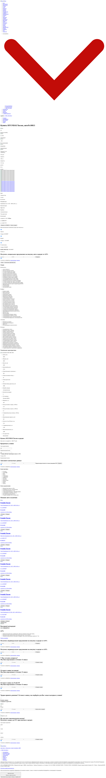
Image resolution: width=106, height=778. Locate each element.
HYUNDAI (5, 4)
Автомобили (5, 119)
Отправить (60, 463)
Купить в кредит (14, 225)
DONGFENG (6, 14)
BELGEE (5, 20)
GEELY (4, 9)
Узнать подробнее (4, 638)
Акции (4, 111)
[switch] (1, 229)
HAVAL (4, 10)
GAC (4, 16)
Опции (2, 262)
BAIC (4, 25)
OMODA (5, 29)
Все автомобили (8, 105)
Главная (4, 118)
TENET (4, 18)
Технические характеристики (10, 262)
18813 (4, 122)
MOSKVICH (5, 27)
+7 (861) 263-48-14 (7, 113)
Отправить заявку (39, 662)
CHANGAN (5, 11)
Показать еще (3, 622)
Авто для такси (8, 108)
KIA (4, 3)
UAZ (4, 7)
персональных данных (15, 260)
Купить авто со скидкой (40, 709)
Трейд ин (5, 110)
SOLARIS (5, 22)
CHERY (4, 13)
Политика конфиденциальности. (7, 768)
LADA (4, 6)
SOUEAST (5, 19)
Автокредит (5, 109)
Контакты (5, 112)
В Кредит (7, 514)
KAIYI (4, 28)
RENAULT (5, 5)
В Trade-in (3, 514)
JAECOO (5, 31)
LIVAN (4, 24)
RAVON (4, 8)
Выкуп (4, 756)
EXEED (4, 15)
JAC (4, 30)
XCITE (4, 26)
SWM (4, 21)
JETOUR (5, 17)
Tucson (4, 121)
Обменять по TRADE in (5, 225)
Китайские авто (8, 107)
